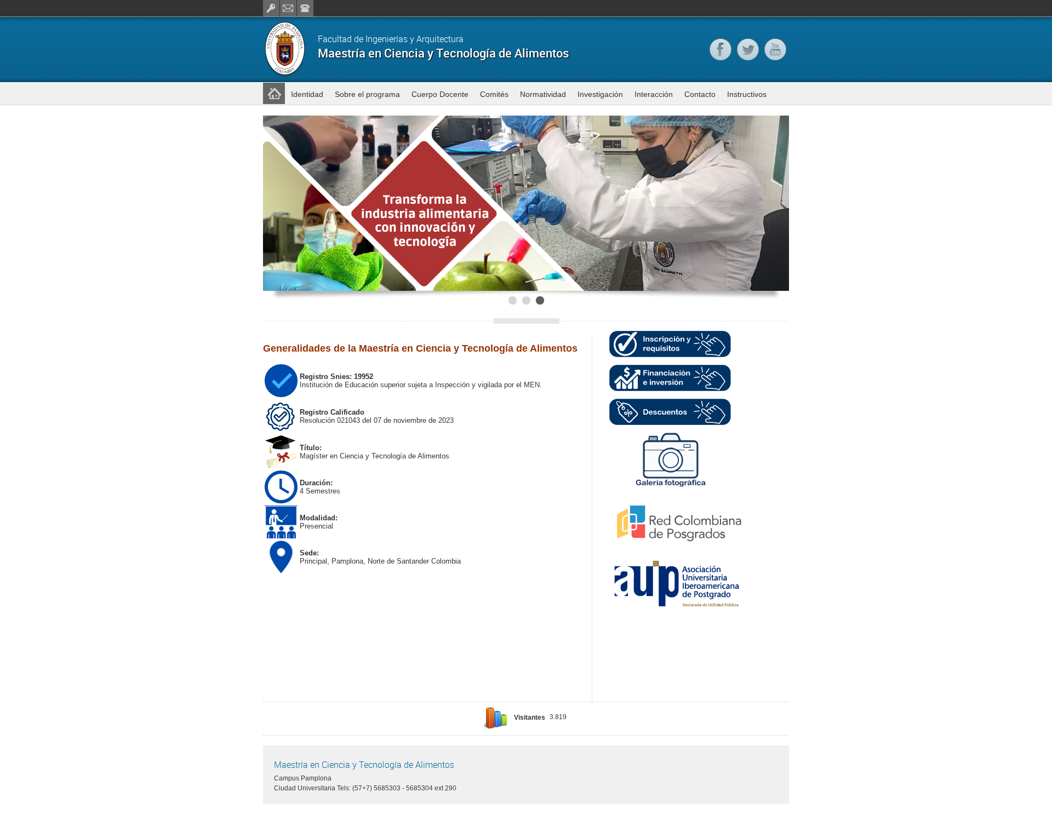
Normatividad (543, 94)
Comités (494, 94)
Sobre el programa (367, 94)
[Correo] (288, 8)
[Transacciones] (271, 8)
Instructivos (747, 94)
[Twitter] (748, 49)
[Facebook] (720, 49)
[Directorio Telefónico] (305, 8)
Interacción (653, 94)
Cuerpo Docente (439, 94)
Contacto (700, 94)
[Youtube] (775, 49)
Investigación (600, 94)
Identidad (307, 94)
